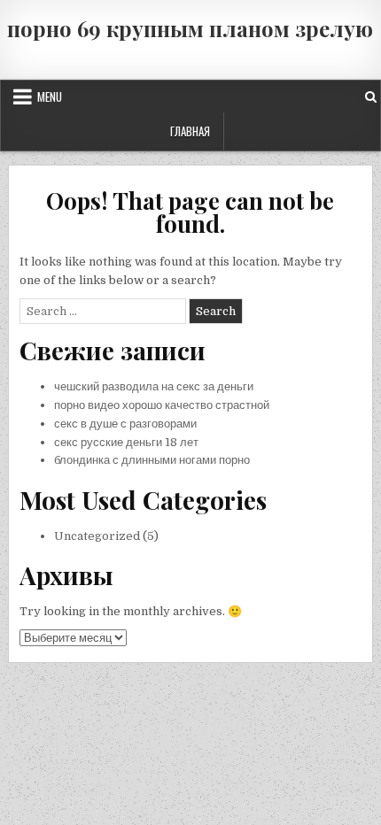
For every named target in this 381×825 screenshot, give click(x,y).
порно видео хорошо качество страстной (161, 405)
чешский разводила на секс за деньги (153, 386)
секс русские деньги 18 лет (126, 442)
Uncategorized (97, 536)
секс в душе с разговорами (125, 423)
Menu (49, 96)
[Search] (371, 97)
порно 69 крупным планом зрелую (190, 28)
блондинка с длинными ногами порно (152, 459)
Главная (190, 131)
